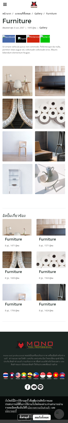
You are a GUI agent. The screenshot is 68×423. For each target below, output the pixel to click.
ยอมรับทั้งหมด (42, 417)
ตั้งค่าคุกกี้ (24, 417)
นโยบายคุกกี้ (11, 411)
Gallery (43, 27)
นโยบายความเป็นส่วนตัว (38, 407)
